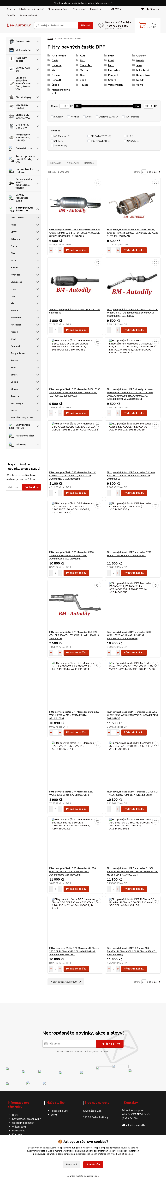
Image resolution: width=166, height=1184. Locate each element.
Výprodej (21, 444)
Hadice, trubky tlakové (24, 171)
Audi (13, 224)
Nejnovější (55, 163)
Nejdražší (89, 163)
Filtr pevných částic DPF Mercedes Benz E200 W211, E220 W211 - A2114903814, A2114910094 (74, 715)
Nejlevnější (73, 163)
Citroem (15, 239)
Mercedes (16, 317)
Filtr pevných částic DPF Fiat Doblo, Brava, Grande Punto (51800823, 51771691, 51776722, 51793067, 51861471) (133, 233)
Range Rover (18, 353)
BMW (14, 231)
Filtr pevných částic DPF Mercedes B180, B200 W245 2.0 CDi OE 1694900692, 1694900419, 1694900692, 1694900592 (74, 392)
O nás (9, 9)
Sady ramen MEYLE (23, 426)
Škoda (14, 389)
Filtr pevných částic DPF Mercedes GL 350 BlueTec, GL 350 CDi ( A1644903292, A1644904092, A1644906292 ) (72, 871)
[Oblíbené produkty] (142, 12)
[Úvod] (18, 25)
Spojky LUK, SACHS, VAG (23, 116)
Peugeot (15, 346)
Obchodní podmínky (57, 9)
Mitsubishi (16, 324)
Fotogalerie (95, 9)
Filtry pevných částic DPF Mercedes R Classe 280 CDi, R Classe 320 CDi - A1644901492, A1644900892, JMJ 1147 (74, 951)
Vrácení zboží (79, 9)
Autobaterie (23, 41)
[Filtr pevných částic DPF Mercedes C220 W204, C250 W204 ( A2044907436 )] (133, 525)
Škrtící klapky (23, 97)
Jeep (13, 296)
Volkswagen (17, 403)
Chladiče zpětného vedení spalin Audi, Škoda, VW (23, 83)
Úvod (50, 38)
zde (97, 1176)
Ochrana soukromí (28, 15)
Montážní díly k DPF (22, 417)
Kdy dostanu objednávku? (31, 9)
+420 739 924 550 (116, 26)
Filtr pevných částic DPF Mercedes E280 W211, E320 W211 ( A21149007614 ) (71, 793)
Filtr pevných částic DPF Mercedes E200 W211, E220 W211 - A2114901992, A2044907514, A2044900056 (129, 635)
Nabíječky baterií (21, 59)
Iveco (13, 289)
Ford (13, 260)
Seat (13, 367)
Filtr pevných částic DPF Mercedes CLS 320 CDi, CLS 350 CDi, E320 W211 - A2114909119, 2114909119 (74, 635)
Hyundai (15, 274)
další (155, 171)
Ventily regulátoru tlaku (22, 197)
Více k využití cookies (122, 1153)
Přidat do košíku (76, 250)
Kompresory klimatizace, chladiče (23, 137)
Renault (15, 360)
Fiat (13, 253)
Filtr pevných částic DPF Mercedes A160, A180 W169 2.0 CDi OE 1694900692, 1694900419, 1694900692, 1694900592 (132, 313)
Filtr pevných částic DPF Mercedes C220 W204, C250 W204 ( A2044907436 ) (129, 554)
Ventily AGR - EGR (24, 69)
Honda (14, 267)
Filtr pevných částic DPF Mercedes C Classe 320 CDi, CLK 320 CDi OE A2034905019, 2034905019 (131, 475)
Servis (54, 1114)
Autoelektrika (24, 148)
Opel (13, 339)
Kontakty (11, 15)
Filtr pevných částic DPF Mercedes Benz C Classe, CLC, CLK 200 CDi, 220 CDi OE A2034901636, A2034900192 (72, 475)
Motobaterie (23, 50)
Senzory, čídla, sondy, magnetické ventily (24, 184)
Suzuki (14, 381)
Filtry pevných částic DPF (24, 209)
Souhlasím (93, 1164)
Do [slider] (137, 106)
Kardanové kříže (25, 435)
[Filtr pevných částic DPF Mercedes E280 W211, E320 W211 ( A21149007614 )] (75, 765)
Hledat (85, 25)
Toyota (15, 396)
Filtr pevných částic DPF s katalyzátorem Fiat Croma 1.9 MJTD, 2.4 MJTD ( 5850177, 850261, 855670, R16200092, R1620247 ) (74, 233)
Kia (12, 303)
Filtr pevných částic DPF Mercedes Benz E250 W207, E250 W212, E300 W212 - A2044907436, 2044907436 (132, 715)
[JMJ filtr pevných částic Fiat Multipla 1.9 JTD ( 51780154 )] (75, 282)
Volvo (14, 410)
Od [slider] (77, 106)
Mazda (14, 310)
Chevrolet (16, 281)
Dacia (14, 246)
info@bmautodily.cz (137, 1125)
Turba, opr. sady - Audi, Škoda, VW (25, 159)
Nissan (14, 331)
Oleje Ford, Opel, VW (22, 126)
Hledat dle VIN (59, 1110)
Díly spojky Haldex (22, 106)
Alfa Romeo (17, 217)
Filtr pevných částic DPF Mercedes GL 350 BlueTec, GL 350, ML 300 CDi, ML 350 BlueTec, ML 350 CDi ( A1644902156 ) (132, 871)
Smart (14, 374)
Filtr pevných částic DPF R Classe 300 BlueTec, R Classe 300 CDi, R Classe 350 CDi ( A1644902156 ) (132, 951)
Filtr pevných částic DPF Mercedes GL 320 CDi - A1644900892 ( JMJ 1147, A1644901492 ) (132, 793)
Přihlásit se (31, 487)
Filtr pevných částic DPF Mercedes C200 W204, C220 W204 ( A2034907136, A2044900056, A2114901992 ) (71, 555)
